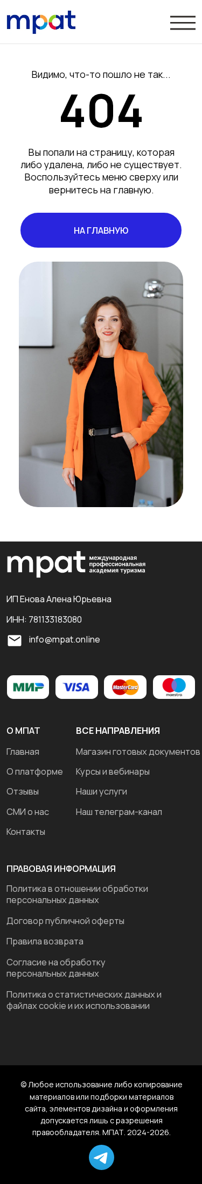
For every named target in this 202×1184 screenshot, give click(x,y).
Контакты (25, 832)
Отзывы (22, 791)
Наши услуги (101, 791)
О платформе (34, 771)
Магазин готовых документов (138, 751)
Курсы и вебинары (113, 771)
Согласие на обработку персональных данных (56, 967)
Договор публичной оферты (65, 921)
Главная (22, 751)
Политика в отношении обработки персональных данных (77, 894)
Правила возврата (44, 941)
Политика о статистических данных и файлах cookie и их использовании (84, 1000)
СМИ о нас (27, 812)
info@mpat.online (64, 639)
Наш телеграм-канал (119, 812)
